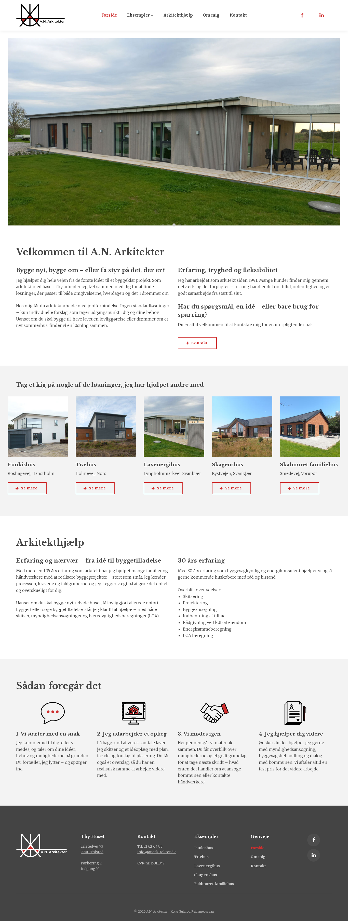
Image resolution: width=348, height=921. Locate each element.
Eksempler (139, 15)
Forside (109, 15)
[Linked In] (313, 855)
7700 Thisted (92, 852)
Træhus (201, 857)
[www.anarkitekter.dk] (40, 15)
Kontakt (238, 15)
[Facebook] (313, 840)
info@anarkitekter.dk (156, 852)
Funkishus (203, 848)
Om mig (211, 15)
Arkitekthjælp (178, 15)
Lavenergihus (207, 866)
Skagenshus (205, 875)
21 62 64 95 (153, 846)
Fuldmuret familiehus (214, 884)
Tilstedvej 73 (92, 846)
